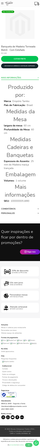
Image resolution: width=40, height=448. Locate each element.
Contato (5, 369)
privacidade (13, 445)
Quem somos (6, 372)
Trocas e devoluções (9, 380)
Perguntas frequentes (9, 359)
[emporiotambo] (8, 361)
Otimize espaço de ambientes (11, 333)
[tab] (20, 77)
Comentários (8, 208)
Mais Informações (11, 77)
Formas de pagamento (10, 377)
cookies (21, 445)
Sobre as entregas (8, 374)
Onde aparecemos (7, 351)
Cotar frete (20, 59)
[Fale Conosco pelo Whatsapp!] (36, 443)
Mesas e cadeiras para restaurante (13, 327)
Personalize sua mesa (8, 330)
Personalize (8, 213)
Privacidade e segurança (11, 383)
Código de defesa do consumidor (13, 385)
